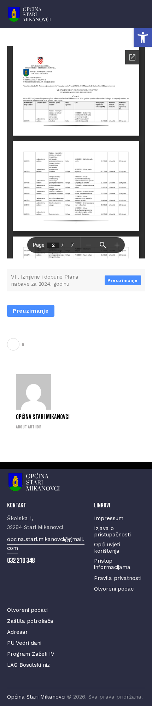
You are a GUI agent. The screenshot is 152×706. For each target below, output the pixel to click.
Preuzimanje (122, 280)
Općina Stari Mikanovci (43, 417)
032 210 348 (21, 560)
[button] (143, 37)
